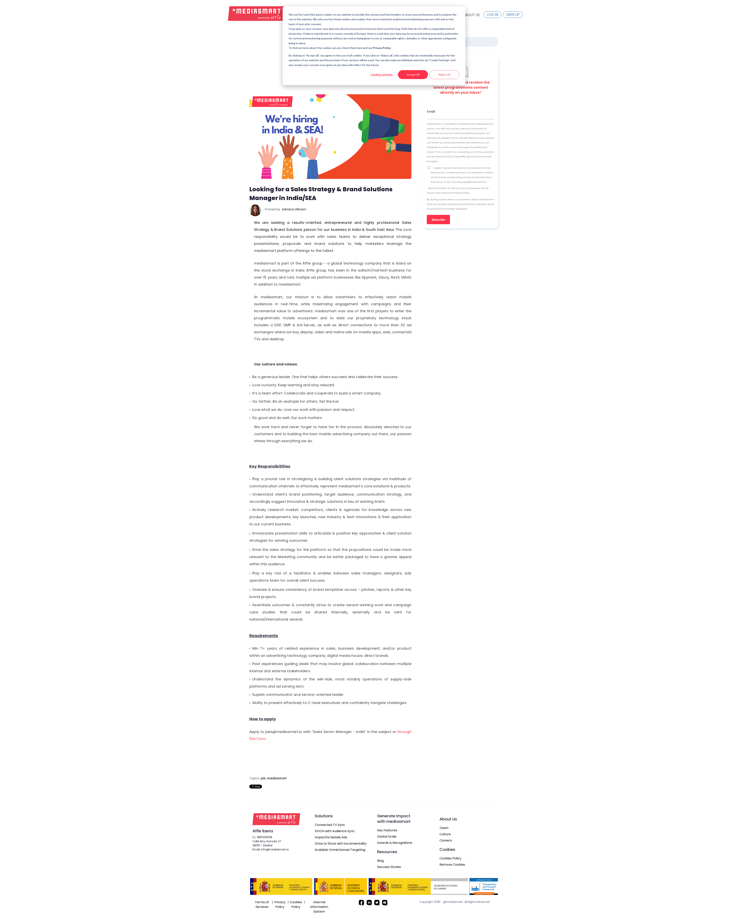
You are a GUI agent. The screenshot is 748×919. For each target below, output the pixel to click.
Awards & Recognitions (394, 843)
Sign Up (513, 14)
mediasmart (277, 778)
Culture (445, 834)
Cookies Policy (450, 858)
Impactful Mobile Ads (331, 837)
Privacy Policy (280, 904)
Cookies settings (381, 74)
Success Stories (389, 867)
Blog (380, 860)
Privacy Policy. (382, 47)
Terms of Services (262, 904)
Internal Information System (319, 907)
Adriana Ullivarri (294, 209)
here (360, 47)
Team (443, 828)
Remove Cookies (452, 864)
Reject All (444, 74)
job (263, 778)
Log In (492, 14)
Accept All (413, 74)
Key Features (387, 830)
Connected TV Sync (330, 825)
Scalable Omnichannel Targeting (340, 850)
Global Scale (386, 836)
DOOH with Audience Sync (335, 831)
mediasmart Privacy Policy (454, 192)
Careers (445, 840)
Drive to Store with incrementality (341, 843)
